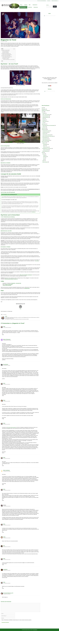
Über (1, 314)
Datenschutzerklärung (54, 0)
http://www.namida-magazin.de (11, 427)
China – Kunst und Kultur (46, 114)
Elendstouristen (27, 288)
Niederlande (45, 156)
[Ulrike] (2, 319)
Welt (42, 152)
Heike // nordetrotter (6, 470)
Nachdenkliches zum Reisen (46, 148)
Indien (43, 160)
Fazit (2, 61)
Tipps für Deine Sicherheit (7, 285)
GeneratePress (35, 629)
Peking (43, 118)
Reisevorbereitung (45, 151)
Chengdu (43, 113)
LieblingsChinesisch (45, 117)
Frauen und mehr (45, 149)
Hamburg (43, 126)
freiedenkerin (5, 569)
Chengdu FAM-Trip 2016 (46, 130)
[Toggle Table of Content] (14, 49)
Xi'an (43, 122)
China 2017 (44, 133)
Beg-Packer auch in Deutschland (6, 55)
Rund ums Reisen (23, 7)
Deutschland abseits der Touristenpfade (48, 125)
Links (2, 60)
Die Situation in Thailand (6, 58)
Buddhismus (30, 7)
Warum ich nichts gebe (9, 284)
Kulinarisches (36, 7)
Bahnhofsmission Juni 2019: (6, 57)
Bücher (44, 145)
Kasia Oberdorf (5, 364)
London (44, 155)
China (43, 111)
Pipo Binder (37, 260)
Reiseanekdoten (44, 137)
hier (12, 87)
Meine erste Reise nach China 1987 (47, 136)
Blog (42, 107)
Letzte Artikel (4, 314)
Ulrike (6, 316)
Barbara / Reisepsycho (6, 339)
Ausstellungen (45, 144)
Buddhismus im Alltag (45, 110)
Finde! (55, 6)
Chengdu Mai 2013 (45, 132)
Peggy (4, 400)
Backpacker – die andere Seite (16, 283)
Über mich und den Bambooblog (41, 0)
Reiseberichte (44, 129)
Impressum (48, 0)
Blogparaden (44, 109)
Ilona (4, 545)
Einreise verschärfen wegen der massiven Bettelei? (9, 59)
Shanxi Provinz (44, 121)
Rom (44, 159)
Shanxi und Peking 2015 (46, 140)
